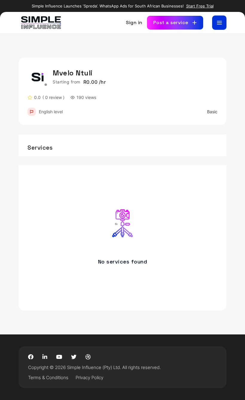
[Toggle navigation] (219, 22)
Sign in (134, 22)
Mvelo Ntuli (73, 72)
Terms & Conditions (48, 377)
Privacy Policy (89, 377)
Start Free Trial (200, 6)
